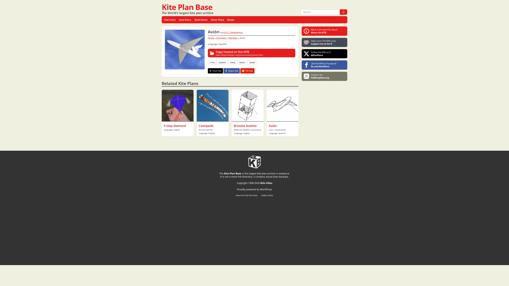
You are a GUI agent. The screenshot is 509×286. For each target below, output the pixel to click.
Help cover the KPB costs (323, 42)
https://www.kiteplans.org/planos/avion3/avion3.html (239, 53)
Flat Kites (233, 38)
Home (211, 38)
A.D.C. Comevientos (233, 32)
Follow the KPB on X (321, 54)
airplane (222, 62)
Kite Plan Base (187, 7)
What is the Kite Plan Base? (324, 31)
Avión (273, 126)
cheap (232, 62)
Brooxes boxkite (245, 126)
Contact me (320, 76)
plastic (242, 62)
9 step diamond (175, 126)
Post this (217, 71)
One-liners (221, 38)
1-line (212, 62)
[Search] (343, 12)
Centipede (206, 126)
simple (252, 62)
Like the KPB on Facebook (323, 65)
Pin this (249, 71)
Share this (233, 71)
